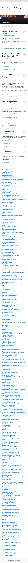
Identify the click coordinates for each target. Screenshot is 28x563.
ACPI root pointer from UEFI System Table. (11, 395)
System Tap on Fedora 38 (7, 345)
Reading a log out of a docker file (9, 432)
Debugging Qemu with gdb (7, 196)
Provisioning (12, 48)
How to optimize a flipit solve (8, 331)
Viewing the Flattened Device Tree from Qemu (11, 195)
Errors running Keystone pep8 (8, 413)
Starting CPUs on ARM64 (7, 375)
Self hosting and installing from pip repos (11, 201)
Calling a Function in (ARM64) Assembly (10, 452)
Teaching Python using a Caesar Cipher (10, 171)
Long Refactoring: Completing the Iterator (11, 541)
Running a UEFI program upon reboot (10, 301)
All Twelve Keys (5, 339)
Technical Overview (6, 22)
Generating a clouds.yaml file (8, 423)
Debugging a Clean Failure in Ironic (9, 483)
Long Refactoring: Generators (8, 239)
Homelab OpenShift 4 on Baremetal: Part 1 (11, 521)
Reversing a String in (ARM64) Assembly (10, 453)
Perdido (3, 321)
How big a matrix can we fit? (8, 222)
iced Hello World (5, 189)
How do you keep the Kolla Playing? (9, 418)
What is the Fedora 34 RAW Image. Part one (11, 495)
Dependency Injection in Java (8, 538)
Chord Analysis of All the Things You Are (10, 208)
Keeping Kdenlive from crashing (9, 491)
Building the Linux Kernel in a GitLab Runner (11, 465)
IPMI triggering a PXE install (8, 488)
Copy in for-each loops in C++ (8, 405)
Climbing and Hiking (14, 19)
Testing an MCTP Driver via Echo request (10, 343)
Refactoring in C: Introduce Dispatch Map (10, 309)
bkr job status (5, 471)
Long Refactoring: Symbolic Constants (10, 553)
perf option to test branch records (9, 368)
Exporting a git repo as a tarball (8, 498)
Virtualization (17, 146)
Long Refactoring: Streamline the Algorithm (11, 542)
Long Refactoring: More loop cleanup (10, 248)
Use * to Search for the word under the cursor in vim (13, 359)
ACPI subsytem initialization (8, 393)
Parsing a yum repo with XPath (8, 261)
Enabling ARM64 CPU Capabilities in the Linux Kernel (13, 376)
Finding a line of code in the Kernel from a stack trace (13, 326)
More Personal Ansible (7, 262)
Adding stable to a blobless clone (9, 242)
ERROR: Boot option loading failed (9, 421)
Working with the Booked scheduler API (10, 265)
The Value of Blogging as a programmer (10, 186)
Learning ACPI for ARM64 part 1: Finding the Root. (12, 399)
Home (3, 19)
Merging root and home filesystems (9, 508)
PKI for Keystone (8, 131)
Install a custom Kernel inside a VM (9, 193)
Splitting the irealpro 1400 (7, 388)
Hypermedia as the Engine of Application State (12, 110)
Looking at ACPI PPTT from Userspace (10, 392)
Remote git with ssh (6, 348)
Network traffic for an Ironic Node (9, 433)
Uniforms (4, 528)
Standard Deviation (6, 263)
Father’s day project (6, 172)
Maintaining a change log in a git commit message (12, 183)
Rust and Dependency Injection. (8, 238)
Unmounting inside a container (8, 499)
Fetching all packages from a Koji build (10, 255)
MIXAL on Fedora (5, 445)
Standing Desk (5, 531)
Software (10, 165)
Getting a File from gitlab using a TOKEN (10, 241)
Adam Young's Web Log (11, 8)
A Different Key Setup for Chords (9, 298)
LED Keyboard (5, 338)
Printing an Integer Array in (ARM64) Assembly (12, 446)
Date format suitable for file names (9, 468)
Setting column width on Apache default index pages (13, 231)
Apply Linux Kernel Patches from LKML (10, 372)
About (8, 19)
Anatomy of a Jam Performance (8, 293)
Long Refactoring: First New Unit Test (10, 551)
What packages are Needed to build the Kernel (11, 469)
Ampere (3, 485)
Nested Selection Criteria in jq (8, 435)
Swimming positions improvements (9, 295)
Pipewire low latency (6, 501)
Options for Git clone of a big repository (10, 245)
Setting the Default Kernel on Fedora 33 (10, 512)
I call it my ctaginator (6, 212)
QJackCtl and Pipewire (7, 492)
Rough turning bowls (6, 489)
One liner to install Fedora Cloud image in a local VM (13, 272)
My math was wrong (6, 218)
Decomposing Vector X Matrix (8, 219)
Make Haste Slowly (6, 325)
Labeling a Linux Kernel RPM (8, 386)
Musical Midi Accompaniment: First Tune (10, 532)
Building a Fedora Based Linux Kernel (10, 316)
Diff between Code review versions (9, 223)
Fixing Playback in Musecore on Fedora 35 (11, 426)
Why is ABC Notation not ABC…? (9, 358)
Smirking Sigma (5, 346)
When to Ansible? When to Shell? (9, 288)
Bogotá (3, 225)
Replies (23, 48)
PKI (11, 146)
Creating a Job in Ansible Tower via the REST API (11, 55)
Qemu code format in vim (7, 198)
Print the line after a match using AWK (10, 299)
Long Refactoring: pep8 (7, 548)
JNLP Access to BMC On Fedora (9, 463)
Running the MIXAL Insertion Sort (9, 443)
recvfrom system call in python (8, 303)
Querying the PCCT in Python (8, 318)
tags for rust (4, 188)
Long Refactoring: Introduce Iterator (9, 543)
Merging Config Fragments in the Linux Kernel (12, 276)
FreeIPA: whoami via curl (7, 249)
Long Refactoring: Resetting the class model (11, 236)
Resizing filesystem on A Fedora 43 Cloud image (12, 179)
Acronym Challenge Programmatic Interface (11, 349)
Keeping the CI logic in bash (8, 282)
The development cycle (7, 256)
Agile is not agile (5, 366)
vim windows (5, 216)
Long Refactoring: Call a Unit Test (9, 552)
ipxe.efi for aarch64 (6, 416)
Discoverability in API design (8, 422)
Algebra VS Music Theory (7, 258)
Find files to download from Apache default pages (12, 206)
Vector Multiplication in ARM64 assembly (10, 365)
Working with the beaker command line (10, 513)
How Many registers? (6, 436)
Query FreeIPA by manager (7, 211)
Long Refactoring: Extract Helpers (9, 546)
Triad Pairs (4, 462)
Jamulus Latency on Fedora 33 (8, 522)
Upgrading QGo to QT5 (7, 496)
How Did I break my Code (7, 302)
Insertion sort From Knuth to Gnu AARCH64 (11, 441)
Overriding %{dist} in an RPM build (9, 275)
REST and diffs (7, 152)
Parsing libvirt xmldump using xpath (10, 411)
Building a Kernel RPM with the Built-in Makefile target (13, 333)
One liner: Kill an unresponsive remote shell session (13, 356)
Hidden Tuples (5, 539)
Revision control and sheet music (9, 286)
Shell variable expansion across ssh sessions (11, 473)
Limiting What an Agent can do (8, 191)
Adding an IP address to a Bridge (9, 526)
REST (17, 48)
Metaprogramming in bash (7, 271)
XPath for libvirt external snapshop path (10, 403)
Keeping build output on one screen (9, 355)
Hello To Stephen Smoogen (8, 315)
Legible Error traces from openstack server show (12, 482)
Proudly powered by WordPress (14, 560)
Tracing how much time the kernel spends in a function (13, 199)
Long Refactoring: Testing (7, 555)
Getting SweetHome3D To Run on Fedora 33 (11, 523)
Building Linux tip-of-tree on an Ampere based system (13, 412)
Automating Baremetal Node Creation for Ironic (12, 451)
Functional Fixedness (6, 379)
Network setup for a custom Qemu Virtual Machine (12, 181)
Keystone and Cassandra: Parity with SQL (11, 536)
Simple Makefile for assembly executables (11, 461)
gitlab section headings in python (9, 228)
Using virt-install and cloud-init (8, 402)
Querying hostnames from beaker (9, 505)
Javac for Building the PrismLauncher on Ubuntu (12, 221)
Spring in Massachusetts (7, 185)
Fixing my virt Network (7, 178)
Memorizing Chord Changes (8, 209)
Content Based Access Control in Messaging (11, 529)
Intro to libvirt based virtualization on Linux (11, 406)
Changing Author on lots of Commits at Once (11, 278)
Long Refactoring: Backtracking (8, 246)
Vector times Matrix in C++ (7, 296)
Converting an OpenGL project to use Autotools (12, 409)
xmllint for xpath (5, 243)
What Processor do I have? (7, 252)
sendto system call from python (8, 305)
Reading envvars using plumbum (9, 229)
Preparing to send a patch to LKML (9, 251)
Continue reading (6, 47)
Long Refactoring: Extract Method (9, 545)
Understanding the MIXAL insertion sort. (10, 442)
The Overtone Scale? (6, 369)
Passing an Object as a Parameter (9, 401)
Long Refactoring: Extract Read (8, 549)
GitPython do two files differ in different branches (12, 232)
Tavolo (3, 213)
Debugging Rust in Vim (7, 175)
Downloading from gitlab (7, 173)
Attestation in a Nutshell (7, 313)
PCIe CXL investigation (7, 373)
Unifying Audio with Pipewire (8, 502)
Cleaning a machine (6, 289)
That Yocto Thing (5, 516)
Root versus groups (6, 425)
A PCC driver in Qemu (6, 182)
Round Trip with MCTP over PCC (9, 311)
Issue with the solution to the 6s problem (10, 431)
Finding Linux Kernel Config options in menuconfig (13, 378)
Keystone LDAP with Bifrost (8, 415)
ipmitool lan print (5, 351)
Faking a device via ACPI (7, 335)
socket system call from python (8, 308)
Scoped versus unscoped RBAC (8, 253)
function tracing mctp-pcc (7, 202)
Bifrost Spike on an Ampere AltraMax (10, 419)
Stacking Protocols (6, 192)
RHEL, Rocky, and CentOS (7, 336)
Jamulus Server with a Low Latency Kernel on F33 (12, 511)
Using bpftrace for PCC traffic (8, 203)
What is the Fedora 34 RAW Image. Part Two (11, 493)
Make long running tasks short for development (12, 466)
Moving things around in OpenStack (9, 525)
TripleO (19, 48)
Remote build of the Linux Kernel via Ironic (11, 472)
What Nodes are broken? (7, 481)
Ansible (7, 69)
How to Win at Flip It (6, 332)
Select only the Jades (6, 479)
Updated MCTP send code (7, 306)
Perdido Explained (6, 319)
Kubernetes (8, 96)
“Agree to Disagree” (6, 341)
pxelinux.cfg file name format (8, 273)
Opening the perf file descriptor (8, 342)
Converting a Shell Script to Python (9, 226)
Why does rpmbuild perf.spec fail (9, 259)
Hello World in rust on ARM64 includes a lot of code (13, 361)
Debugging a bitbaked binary (8, 515)
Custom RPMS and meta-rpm (8, 503)
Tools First (4, 205)
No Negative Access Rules (7, 312)
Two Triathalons (5, 266)
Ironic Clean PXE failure (7, 475)
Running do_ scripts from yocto (8, 506)
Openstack (8, 48)
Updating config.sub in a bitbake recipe (10, 509)
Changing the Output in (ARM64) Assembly (11, 455)
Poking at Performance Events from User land (11, 371)
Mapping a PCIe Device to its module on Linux (12, 215)
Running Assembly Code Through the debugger (12, 456)
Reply (13, 69)
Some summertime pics (7, 486)
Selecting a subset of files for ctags (9, 176)
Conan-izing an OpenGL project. (9, 408)
